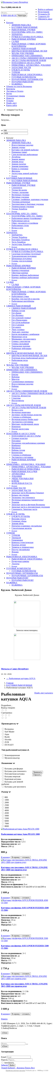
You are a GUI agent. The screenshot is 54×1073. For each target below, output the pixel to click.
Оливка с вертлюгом (21, 341)
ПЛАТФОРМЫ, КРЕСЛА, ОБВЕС (27, 32)
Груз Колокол (17, 315)
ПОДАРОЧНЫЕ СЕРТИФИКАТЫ (27, 79)
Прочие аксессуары (20, 429)
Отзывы (10, 100)
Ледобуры (16, 157)
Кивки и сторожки (20, 169)
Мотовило (16, 448)
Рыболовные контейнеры (23, 301)
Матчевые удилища (20, 197)
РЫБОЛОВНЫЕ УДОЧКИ (23, 30)
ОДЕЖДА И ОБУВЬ (21, 70)
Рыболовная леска (20, 360)
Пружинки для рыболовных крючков (28, 443)
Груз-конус (16, 327)
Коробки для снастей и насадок (26, 299)
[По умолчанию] (2, 715)
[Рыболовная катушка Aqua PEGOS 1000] (20, 829)
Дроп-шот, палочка (20, 332)
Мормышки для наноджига (24, 339)
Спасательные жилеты (22, 528)
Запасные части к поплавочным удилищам (31, 507)
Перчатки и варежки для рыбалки (27, 526)
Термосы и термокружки (23, 547)
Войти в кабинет (45, 9)
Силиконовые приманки (23, 381)
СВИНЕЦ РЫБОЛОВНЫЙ (24, 48)
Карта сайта (11, 105)
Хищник (15, 502)
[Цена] (9, 715)
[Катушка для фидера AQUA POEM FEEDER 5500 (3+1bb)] (27, 940)
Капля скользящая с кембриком (25, 334)
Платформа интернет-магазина (15, 1070)
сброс (50, 114)
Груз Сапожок (18, 325)
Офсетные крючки (20, 273)
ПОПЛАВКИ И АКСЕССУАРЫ (26, 63)
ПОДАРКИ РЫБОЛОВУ (23, 82)
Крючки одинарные (20, 270)
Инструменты (18, 400)
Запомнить (9, 1063)
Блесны (15, 374)
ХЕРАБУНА (17, 34)
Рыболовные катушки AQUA (20, 678)
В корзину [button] (16, 857)
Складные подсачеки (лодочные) (26, 254)
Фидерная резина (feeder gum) (25, 419)
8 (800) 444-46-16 (9, 15)
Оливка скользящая (20, 344)
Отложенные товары (15, 96)
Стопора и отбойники (21, 417)
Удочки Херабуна (19, 209)
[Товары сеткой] (5, 710)
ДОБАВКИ (17, 476)
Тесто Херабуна (19, 242)
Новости (10, 98)
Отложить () (44, 14)
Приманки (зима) (19, 152)
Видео (9, 93)
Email (3, 1057)
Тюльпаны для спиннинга (23, 497)
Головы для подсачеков (22, 261)
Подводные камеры (20, 561)
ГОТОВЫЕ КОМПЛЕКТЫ (24, 77)
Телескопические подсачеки (24, 256)
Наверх (4, 1019)
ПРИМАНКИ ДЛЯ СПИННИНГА (27, 56)
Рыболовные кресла (20, 221)
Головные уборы (19, 521)
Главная (9, 683)
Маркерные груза (19, 337)
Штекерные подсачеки (22, 258)
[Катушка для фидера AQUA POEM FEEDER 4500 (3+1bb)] (27, 903)
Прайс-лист (11, 103)
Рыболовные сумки (20, 296)
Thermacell (16, 538)
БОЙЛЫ (15, 481)
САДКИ (15, 41)
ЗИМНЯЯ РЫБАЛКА (21, 25)
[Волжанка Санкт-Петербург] (14, 2)
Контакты (10, 89)
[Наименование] (6, 715)
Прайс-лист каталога (43, 693)
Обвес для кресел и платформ (25, 223)
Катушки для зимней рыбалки (25, 150)
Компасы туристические (22, 542)
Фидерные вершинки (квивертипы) (28, 500)
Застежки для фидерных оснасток (27, 415)
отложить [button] (26, 857)
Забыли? (5, 1065)
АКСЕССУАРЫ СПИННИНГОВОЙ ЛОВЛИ (32, 58)
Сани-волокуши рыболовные (25, 154)
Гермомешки (17, 540)
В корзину (5, 857)
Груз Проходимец (19, 320)
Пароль (4, 1060)
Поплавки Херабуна (21, 240)
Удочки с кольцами (20, 192)
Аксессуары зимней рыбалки (25, 173)
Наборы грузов (18, 310)
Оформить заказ (45, 19)
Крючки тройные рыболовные (25, 277)
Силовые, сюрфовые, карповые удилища (30, 199)
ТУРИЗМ (16, 72)
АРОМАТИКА (18, 474)
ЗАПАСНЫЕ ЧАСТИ (21, 67)
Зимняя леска (17, 161)
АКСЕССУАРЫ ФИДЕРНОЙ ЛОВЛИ (29, 60)
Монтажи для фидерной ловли (25, 424)
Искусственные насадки (22, 145)
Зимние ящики (18, 159)
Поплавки (16, 441)
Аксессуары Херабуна (21, 244)
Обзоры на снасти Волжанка (19, 86)
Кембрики (16, 445)
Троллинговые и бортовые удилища (28, 204)
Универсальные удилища (23, 206)
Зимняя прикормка (20, 166)
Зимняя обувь (18, 523)
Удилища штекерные (21, 202)
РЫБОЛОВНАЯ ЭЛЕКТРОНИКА (27, 74)
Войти (12, 1065)
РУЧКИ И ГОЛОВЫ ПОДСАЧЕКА (27, 37)
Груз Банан (16, 313)
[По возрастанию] (2, 718)
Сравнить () (43, 16)
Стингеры (16, 398)
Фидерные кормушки (21, 412)
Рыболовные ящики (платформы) (26, 218)
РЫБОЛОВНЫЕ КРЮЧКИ (24, 39)
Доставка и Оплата (14, 91)
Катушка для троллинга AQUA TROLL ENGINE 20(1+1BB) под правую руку (24, 868)
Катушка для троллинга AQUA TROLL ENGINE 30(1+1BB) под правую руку (24, 985)
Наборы (15, 386)
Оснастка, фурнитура (21, 396)
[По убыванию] (5, 718)
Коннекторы (17, 452)
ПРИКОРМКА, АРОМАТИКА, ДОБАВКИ (31, 65)
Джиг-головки (18, 329)
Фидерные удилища (20, 195)
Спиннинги (17, 187)
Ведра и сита (17, 228)
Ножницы (16, 426)
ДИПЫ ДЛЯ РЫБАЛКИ (23, 478)
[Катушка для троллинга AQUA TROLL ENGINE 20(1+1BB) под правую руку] (27, 862)
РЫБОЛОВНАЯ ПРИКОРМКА (26, 469)
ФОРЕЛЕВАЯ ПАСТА (22, 483)
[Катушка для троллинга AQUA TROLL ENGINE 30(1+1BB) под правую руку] (27, 978)
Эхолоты (15, 564)
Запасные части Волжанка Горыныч (28, 493)
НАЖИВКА (17, 84)
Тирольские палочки (21, 346)
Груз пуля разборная (20, 322)
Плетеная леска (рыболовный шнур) (28, 358)
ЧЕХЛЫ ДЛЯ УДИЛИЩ (23, 53)
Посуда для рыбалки (21, 549)
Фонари (15, 552)
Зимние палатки (19, 164)
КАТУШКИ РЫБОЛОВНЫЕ (25, 27)
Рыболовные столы (20, 225)
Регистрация (43, 12)
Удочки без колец (19, 190)
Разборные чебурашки (21, 348)
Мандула (15, 379)
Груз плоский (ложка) (21, 318)
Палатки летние (19, 545)
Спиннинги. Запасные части (24, 509)
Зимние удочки (18, 147)
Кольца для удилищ (20, 495)
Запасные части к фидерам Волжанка (28, 504)
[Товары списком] (2, 710)
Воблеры (16, 377)
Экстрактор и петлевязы (22, 422)
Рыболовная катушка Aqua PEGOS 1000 (20, 834)
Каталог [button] (10, 22)
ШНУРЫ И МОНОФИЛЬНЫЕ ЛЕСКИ (29, 51)
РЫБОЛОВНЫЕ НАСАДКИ (24, 471)
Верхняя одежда (19, 519)
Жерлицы (16, 171)
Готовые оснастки (20, 438)
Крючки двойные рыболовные (25, 275)
